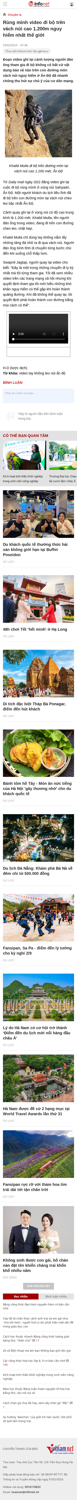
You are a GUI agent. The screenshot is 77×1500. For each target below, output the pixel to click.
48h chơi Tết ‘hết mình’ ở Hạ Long (35, 629)
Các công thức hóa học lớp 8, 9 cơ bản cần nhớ (34, 1361)
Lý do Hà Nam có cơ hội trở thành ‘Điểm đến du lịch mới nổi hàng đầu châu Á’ (36, 1033)
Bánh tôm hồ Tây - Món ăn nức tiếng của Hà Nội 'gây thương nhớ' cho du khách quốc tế (37, 788)
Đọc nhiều (21, 1296)
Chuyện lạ (15, 14)
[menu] (5, 4)
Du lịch (8, 561)
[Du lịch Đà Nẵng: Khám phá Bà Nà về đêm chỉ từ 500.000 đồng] (38, 838)
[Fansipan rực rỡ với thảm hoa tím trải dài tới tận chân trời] (38, 1154)
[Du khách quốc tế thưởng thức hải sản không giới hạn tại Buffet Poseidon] (38, 514)
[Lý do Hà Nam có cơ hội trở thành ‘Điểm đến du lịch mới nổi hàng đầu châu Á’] (38, 997)
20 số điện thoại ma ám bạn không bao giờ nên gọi (37, 1350)
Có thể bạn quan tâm (25, 436)
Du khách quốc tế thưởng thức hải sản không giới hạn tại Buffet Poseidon (35, 549)
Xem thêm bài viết (38, 1286)
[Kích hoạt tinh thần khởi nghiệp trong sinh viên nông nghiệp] (24, 455)
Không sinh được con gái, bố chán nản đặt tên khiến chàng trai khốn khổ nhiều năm (35, 1265)
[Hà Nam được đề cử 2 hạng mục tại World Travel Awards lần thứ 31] (38, 1078)
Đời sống (10, 1277)
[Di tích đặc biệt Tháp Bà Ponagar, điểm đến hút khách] (38, 673)
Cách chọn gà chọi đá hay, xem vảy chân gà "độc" (36, 1403)
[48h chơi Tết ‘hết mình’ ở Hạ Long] (38, 599)
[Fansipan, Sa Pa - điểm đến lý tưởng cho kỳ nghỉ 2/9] (38, 917)
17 (37, 1340)
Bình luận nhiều (56, 1296)
